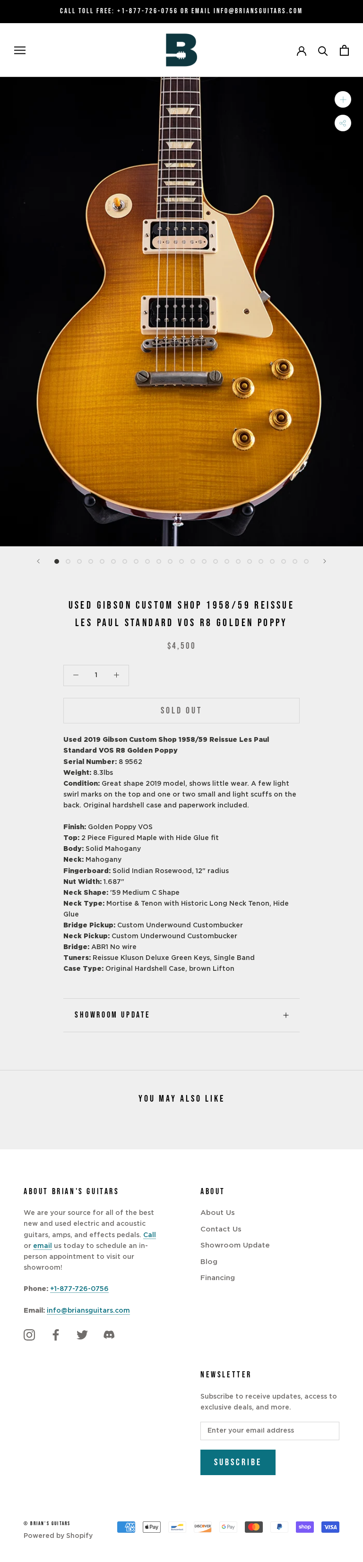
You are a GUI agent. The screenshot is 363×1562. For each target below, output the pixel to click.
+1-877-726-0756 (147, 11)
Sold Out (181, 710)
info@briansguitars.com (88, 1311)
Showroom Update (113, 1015)
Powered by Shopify (58, 1536)
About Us (217, 1213)
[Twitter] (82, 1335)
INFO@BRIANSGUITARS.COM (258, 11)
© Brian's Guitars (47, 1523)
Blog (208, 1262)
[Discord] (108, 1335)
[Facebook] (55, 1335)
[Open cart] (344, 50)
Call (149, 1235)
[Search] (323, 50)
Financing (217, 1278)
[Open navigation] (20, 50)
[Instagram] (29, 1335)
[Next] (324, 561)
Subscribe (238, 1462)
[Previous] (38, 561)
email (42, 1246)
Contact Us (221, 1229)
